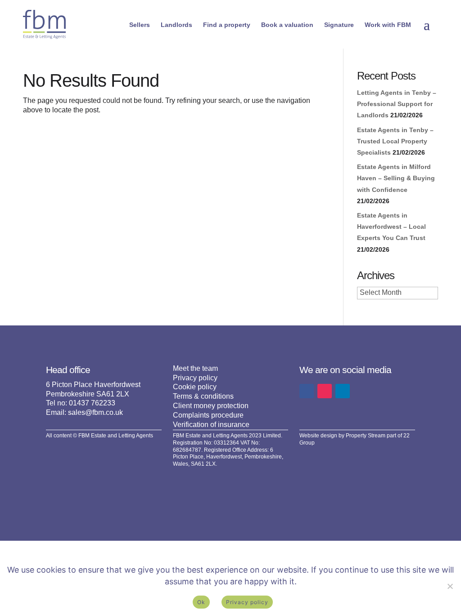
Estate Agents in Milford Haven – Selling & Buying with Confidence (396, 178)
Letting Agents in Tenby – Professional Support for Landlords (396, 104)
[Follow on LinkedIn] (342, 391)
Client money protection (211, 405)
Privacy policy (195, 378)
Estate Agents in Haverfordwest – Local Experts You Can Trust (391, 226)
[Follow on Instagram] (324, 391)
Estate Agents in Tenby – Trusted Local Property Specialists (395, 141)
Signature (339, 24)
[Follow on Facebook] (306, 391)
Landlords (176, 24)
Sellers (139, 24)
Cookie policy (195, 387)
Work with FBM (388, 24)
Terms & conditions (203, 396)
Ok (201, 602)
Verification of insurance (211, 424)
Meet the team (195, 368)
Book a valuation (287, 24)
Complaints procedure (208, 415)
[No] (449, 586)
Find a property (226, 24)
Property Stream (365, 435)
